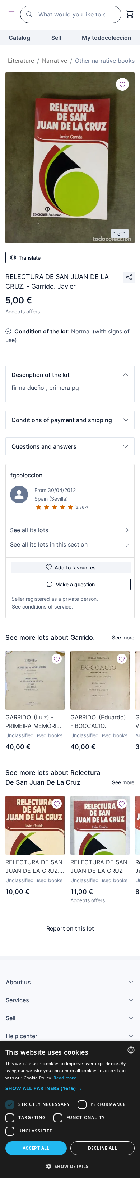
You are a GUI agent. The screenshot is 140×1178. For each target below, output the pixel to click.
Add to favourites (75, 567)
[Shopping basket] (130, 14)
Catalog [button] (19, 37)
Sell (56, 37)
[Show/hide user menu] (10, 14)
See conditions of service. (42, 607)
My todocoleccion (106, 37)
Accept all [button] (36, 1148)
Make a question (75, 584)
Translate (30, 258)
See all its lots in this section (49, 544)
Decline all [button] (102, 1148)
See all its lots (29, 530)
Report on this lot (70, 928)
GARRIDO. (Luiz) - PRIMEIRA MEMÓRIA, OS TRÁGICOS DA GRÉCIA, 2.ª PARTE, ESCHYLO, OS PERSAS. (33, 722)
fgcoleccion (26, 475)
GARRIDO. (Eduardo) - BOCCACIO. (98, 721)
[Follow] (122, 84)
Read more (64, 1078)
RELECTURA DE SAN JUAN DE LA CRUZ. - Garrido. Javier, (34, 866)
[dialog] (70, 1109)
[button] (70, 374)
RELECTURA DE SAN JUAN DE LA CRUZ (98, 866)
